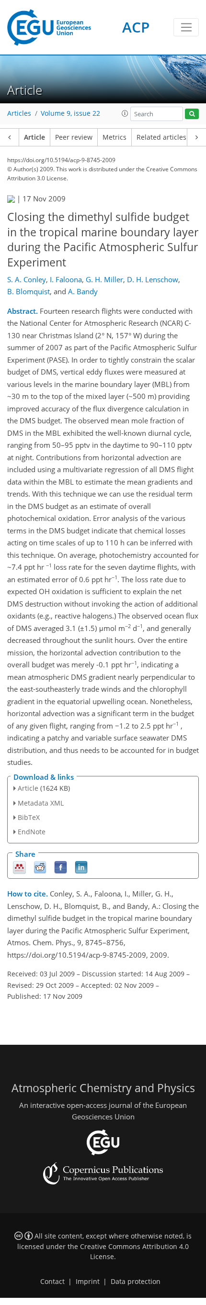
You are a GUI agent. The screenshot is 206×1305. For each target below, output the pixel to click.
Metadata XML (41, 802)
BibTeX (29, 817)
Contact (52, 1281)
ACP (135, 27)
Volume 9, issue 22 (70, 113)
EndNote (32, 831)
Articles (19, 113)
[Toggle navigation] (186, 27)
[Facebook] (60, 867)
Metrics (114, 137)
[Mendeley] (19, 867)
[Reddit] (40, 867)
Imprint (88, 1281)
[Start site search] (192, 114)
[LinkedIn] (81, 867)
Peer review (73, 137)
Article (34, 137)
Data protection (135, 1281)
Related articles (161, 137)
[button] (125, 113)
